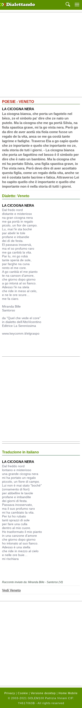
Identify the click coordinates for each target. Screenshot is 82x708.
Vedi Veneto (11, 590)
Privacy (9, 693)
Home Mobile (68, 693)
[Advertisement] (41, 55)
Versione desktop (43, 693)
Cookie (23, 693)
